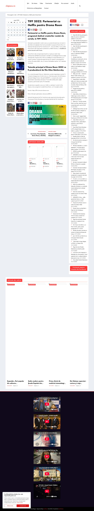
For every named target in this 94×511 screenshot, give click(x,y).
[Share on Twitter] (31, 30)
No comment (64, 3)
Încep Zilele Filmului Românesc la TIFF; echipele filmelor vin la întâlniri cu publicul (78, 129)
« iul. (8, 39)
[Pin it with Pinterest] (36, 30)
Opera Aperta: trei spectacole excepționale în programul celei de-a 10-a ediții (79, 175)
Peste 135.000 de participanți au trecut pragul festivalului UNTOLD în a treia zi (46, 163)
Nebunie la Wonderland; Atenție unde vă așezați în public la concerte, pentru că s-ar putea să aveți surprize (11, 72)
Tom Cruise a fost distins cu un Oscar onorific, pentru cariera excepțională (20, 58)
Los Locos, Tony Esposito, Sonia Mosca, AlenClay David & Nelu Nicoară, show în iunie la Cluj (38, 135)
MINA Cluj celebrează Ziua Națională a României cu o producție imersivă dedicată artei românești (79, 186)
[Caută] (80, 6)
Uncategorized (11, 284)
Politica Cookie (20, 502)
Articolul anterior (42, 131)
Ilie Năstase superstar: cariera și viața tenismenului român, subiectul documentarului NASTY (78, 382)
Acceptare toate (23, 505)
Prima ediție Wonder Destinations (80, 260)
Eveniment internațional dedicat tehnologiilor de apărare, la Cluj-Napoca (78, 169)
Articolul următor (52, 131)
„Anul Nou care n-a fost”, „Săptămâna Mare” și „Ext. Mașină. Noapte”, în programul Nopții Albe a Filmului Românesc (20, 100)
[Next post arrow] (65, 134)
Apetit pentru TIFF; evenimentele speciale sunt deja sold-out (20, 86)
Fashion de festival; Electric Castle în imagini (11, 114)
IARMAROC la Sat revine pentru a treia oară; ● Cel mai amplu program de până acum (79, 156)
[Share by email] (41, 30)
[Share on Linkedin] (38, 30)
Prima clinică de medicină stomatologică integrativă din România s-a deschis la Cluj (57, 382)
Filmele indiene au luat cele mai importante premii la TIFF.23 (20, 114)
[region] (17, 500)
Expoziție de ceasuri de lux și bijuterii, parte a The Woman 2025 (11, 100)
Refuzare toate (10, 505)
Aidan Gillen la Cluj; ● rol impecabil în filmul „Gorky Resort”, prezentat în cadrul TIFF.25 (78, 121)
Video (41, 3)
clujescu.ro (10, 5)
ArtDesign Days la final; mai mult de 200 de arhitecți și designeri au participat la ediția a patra (79, 110)
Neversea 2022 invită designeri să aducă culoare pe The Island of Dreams (55, 135)
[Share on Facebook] (29, 30)
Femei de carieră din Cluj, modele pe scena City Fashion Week (11, 58)
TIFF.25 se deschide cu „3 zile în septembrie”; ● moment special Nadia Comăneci (79, 147)
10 (8, 30)
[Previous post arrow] (28, 134)
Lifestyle (56, 3)
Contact (46, 8)
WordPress (45, 508)
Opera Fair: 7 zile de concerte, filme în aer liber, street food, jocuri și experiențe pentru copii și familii (78, 103)
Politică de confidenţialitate (34, 8)
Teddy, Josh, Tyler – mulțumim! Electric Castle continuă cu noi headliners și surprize (78, 75)
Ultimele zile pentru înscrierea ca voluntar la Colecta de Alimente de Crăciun (79, 232)
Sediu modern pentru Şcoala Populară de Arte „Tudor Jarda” (35, 382)
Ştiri (28, 3)
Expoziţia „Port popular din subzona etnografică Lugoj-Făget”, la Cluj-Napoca (15, 382)
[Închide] (29, 493)
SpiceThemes (60, 508)
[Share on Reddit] (34, 30)
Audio (72, 3)
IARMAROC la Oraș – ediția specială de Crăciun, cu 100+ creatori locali (78, 199)
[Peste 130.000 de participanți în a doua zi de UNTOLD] (60, 151)
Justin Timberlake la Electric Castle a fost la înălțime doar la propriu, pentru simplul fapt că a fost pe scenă (20, 72)
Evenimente (49, 3)
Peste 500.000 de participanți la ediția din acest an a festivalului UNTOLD (33, 163)
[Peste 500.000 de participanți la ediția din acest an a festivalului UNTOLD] (33, 151)
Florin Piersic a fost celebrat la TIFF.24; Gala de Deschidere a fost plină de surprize (11, 86)
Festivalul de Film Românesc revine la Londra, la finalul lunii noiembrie (78, 215)
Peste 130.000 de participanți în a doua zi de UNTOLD (60, 163)
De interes (34, 3)
